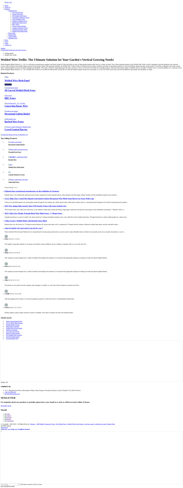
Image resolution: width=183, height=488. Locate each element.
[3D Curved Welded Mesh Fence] (11, 88)
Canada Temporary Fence (20, 28)
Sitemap (32, 424)
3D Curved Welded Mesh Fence (20, 90)
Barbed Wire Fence (14, 121)
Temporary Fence (50, 424)
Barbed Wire (12, 35)
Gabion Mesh (12, 36)
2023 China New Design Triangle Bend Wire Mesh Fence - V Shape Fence (34, 213)
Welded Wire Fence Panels (14, 328)
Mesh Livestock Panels (13, 333)
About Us (7, 7)
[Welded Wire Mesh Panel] (6, 77)
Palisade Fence (12, 38)
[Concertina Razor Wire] (15, 103)
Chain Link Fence (17, 14)
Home (6, 5)
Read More (8, 84)
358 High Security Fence (19, 29)
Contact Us (8, 45)
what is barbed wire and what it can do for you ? (24, 228)
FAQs (6, 41)
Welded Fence (12, 11)
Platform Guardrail (11, 330)
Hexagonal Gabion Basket (17, 114)
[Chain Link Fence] (18, 179)
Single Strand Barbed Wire (14, 321)
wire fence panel (89, 424)
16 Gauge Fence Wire (12, 332)
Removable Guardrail (12, 326)
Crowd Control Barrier (19, 26)
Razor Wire (11, 33)
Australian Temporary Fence (20, 17)
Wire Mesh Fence (61, 424)
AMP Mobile (40, 424)
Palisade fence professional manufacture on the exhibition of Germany (32, 191)
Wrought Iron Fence (14, 152)
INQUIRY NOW (6, 406)
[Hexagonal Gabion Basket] (11, 111)
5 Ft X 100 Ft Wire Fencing (14, 323)
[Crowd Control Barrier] (18, 127)
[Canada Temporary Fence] (9, 172)
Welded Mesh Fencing (13, 325)
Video (6, 43)
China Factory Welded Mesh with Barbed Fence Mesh (26, 221)
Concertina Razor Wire (16, 106)
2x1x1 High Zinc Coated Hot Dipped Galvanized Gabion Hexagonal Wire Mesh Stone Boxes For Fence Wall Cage (49, 199)
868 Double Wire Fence (19, 23)
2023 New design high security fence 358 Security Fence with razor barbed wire (35, 206)
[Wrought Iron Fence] (18, 149)
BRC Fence (15, 24)
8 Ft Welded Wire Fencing (14, 335)
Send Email (4, 427)
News (6, 40)
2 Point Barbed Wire (12, 338)
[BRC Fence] (8, 95)
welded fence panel (100, 424)
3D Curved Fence (17, 12)
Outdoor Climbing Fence (19, 21)
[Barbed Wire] (17, 157)
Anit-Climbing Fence (18, 19)
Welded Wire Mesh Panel (19, 31)
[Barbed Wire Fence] (10, 119)
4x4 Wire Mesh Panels (13, 337)
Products (7, 9)
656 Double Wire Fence (19, 16)
